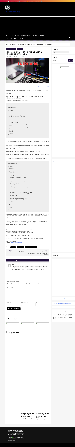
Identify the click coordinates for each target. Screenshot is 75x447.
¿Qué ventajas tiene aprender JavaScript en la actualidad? (12, 332)
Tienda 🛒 (18, 1)
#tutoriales (14, 431)
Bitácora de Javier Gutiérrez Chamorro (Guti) (62, 303)
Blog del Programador (39, 35)
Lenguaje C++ (20, 48)
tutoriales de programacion (30, 246)
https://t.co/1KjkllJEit (18, 437)
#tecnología (14, 433)
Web (36, 302)
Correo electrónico (25, 302)
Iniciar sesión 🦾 (38, 1)
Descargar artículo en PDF (43, 86)
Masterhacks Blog (12, 11)
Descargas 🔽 (25, 1)
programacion (20, 246)
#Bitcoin (12, 430)
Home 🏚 (7, 1)
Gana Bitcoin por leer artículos (14, 38)
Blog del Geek (15, 35)
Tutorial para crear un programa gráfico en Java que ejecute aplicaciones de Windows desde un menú (42, 415)
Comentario (10, 287)
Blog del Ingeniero (26, 35)
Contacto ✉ (31, 1)
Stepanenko (9, 56)
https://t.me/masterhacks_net (16, 242)
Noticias (8, 35)
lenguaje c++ (13, 246)
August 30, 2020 (11, 440)
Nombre (9, 302)
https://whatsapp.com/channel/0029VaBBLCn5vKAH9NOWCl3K (28, 244)
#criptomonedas (20, 433)
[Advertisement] (37, 25)
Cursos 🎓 (13, 1)
